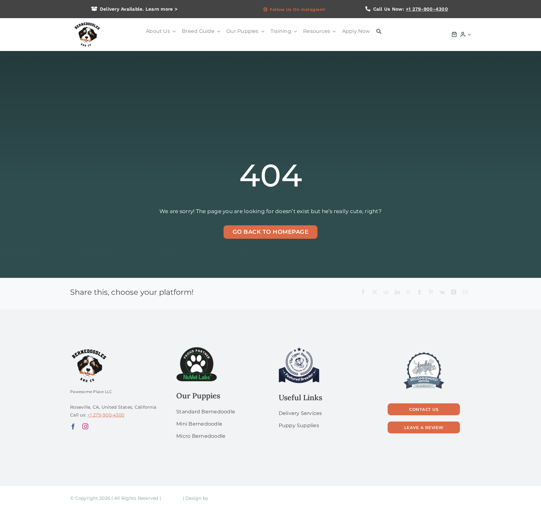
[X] (374, 292)
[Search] (378, 31)
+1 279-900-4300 (427, 9)
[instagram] (85, 426)
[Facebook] (363, 292)
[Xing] (453, 292)
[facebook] (73, 426)
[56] (424, 353)
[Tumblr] (419, 292)
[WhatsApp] (408, 292)
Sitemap (171, 498)
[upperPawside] (299, 349)
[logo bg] (87, 22)
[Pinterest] (430, 292)
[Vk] (442, 292)
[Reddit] (386, 292)
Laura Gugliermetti (231, 498)
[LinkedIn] (397, 292)
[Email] (465, 292)
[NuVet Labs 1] (196, 349)
